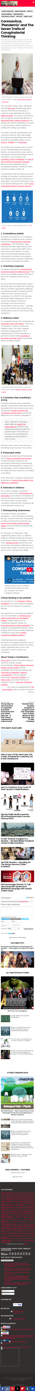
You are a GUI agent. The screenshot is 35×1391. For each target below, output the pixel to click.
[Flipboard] (22, 1389)
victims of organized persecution (18, 458)
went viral (11, 108)
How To (29, 11)
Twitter (29, 1233)
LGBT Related (29, 1215)
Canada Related (18, 1198)
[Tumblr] (27, 1389)
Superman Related (27, 1230)
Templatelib (21, 1379)
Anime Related (17, 1193)
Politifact (11, 142)
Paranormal (22, 1222)
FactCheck (22, 142)
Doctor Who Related (18, 1201)
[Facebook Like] (7, 1389)
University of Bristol (18, 677)
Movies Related (22, 1217)
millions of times (7, 116)
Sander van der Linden (10, 668)
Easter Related (13, 1203)
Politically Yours (8, 16)
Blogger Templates (26, 1378)
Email (13, 921)
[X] (17, 1389)
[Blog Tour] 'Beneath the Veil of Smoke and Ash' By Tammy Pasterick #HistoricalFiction (21, 1029)
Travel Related (22, 1233)
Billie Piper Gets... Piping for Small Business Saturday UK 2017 (21, 1155)
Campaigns (9, 1198)
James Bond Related (17, 1215)
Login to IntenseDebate (5, 919)
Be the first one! (24, 901)
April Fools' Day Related (27, 1193)
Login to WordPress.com (15, 919)
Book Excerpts (5, 1196)
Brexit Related (24, 1196)
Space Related (18, 1228)
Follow (31, 1329)
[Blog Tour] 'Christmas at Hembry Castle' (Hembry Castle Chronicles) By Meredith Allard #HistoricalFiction (22, 1121)
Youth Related (29, 1241)
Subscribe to (4, 928)
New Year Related (22, 1219)
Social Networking (7, 1228)
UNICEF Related (26, 1236)
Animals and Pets (7, 1193)
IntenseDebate (11, 933)
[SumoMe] (32, 1389)
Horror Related (12, 1213)
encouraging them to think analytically (15, 625)
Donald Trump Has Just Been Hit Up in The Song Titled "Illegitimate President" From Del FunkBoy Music (22, 1052)
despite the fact (12, 543)
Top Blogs (3, 1344)
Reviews (3, 1226)
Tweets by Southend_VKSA (17, 1172)
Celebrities (9, 1200)
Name (2, 921)
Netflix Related (11, 1219)
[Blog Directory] (6, 1331)
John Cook (5, 660)
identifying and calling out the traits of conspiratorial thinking (16, 618)
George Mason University (24, 665)
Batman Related (24, 1194)
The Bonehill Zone (21, 1232)
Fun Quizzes (9, 1209)
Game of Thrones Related (20, 1209)
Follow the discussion (32, 897)
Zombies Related (6, 1242)
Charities (15, 1199)
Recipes (20, 1224)
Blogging (32, 1194)
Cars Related (27, 1198)
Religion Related (28, 1224)
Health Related (20, 11)
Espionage (9, 1207)
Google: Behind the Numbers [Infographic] (20, 1016)
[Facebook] (2, 1389)
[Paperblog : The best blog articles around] (17, 1305)
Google (3, 1211)
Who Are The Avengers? (17, 1011)
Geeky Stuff (30, 1209)
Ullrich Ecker (5, 680)
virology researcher (21, 120)
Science (4, 142)
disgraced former (7, 120)
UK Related (17, 1236)
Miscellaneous (7, 14)
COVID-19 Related (7, 11)
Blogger (26, 1244)
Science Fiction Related (14, 1226)
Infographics (5, 1215)
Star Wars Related (16, 1230)
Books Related (14, 1196)
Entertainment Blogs (17, 1313)
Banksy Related (15, 1194)
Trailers (14, 1233)
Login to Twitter (25, 919)
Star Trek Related (6, 1230)
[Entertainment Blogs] (17, 1311)
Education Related (27, 1203)
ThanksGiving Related (11, 1232)
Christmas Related (24, 1199)
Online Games (13, 1222)
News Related (18, 14)
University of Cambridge (10, 672)
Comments (6, 1294)
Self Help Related (29, 1226)
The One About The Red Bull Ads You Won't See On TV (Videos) (21, 1040)
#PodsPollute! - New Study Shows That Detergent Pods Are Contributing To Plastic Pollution (17, 1113)
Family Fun (16, 1207)
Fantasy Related (24, 1207)
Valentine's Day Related (15, 1238)
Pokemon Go (30, 1222)
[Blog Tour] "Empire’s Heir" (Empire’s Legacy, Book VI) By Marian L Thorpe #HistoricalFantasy (18, 1269)
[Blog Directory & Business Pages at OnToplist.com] (15, 1347)
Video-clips (28, 16)
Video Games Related (28, 1238)
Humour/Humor (29, 1213)
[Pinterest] (12, 1389)
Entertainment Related (12, 1205)
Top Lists (19, 16)
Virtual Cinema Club (17, 1240)
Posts (5, 1291)
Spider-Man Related (28, 1228)
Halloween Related (11, 1211)
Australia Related (5, 1194)
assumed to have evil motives (12, 324)
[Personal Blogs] (6, 1343)
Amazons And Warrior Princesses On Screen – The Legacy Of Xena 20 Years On (17, 948)
